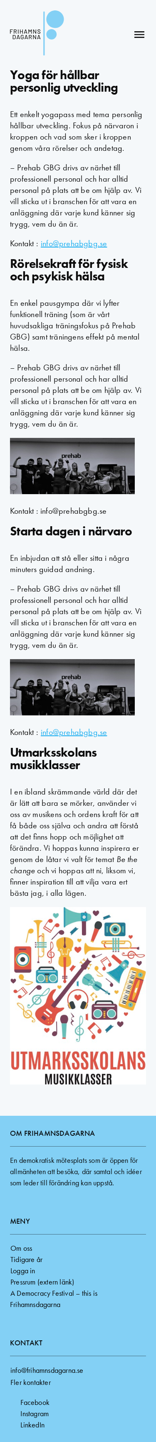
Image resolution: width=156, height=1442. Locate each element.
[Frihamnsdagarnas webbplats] (37, 34)
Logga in (22, 1270)
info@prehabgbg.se (74, 243)
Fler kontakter (30, 1382)
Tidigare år (26, 1259)
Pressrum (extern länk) (42, 1282)
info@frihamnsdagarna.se (47, 1370)
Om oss (21, 1248)
